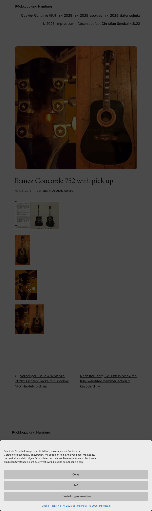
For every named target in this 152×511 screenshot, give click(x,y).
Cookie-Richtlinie (51, 505)
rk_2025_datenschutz (75, 505)
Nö (76, 485)
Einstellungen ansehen (76, 496)
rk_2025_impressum (99, 505)
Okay (76, 474)
